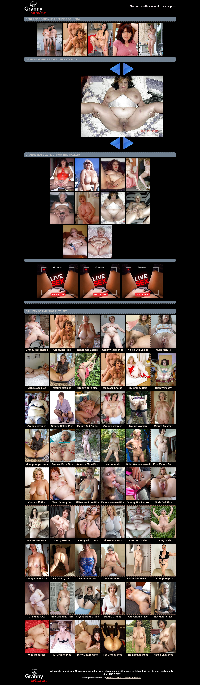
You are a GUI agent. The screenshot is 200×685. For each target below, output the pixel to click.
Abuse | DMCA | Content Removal (123, 677)
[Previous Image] (115, 75)
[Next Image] (128, 75)
